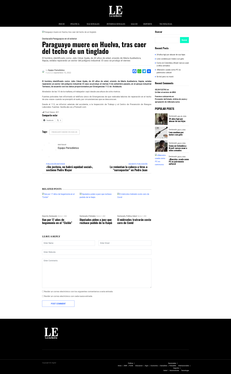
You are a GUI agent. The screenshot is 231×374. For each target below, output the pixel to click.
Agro (146, 365)
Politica (75, 24)
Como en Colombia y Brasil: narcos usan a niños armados (173, 64)
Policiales (92, 216)
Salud (134, 24)
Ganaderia (163, 365)
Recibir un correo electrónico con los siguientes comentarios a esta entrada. (78, 291)
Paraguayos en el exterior (65, 39)
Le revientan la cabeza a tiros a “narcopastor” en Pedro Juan (128, 168)
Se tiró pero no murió (165, 77)
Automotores (174, 370)
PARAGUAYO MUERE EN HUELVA (64, 132)
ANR (125, 365)
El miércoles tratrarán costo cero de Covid (134, 221)
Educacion (139, 365)
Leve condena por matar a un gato (170, 59)
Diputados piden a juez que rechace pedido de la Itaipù (96, 221)
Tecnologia (165, 24)
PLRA (131, 365)
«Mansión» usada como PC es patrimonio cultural (169, 71)
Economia (154, 365)
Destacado (47, 39)
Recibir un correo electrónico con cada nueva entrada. (68, 296)
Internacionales (116, 24)
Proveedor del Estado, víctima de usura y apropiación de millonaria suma (171, 100)
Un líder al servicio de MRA (165, 92)
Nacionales (93, 24)
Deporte (147, 24)
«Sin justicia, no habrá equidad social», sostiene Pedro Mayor (69, 168)
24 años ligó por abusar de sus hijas (171, 55)
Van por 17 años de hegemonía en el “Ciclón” (57, 221)
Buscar (158, 31)
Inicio (62, 24)
